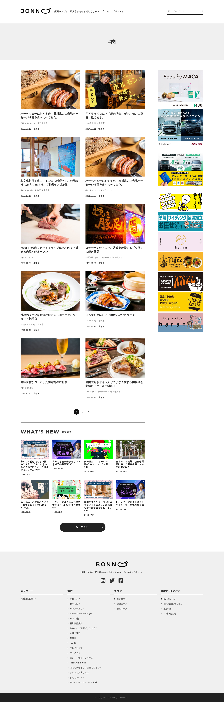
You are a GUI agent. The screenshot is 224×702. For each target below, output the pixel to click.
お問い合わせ (170, 613)
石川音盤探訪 (76, 623)
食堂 (89, 123)
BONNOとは (170, 599)
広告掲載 (168, 608)
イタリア (26, 324)
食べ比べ (30, 123)
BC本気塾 (74, 618)
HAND (73, 643)
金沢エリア (122, 604)
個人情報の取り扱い (173, 604)
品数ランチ (75, 599)
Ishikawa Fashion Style (81, 613)
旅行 (38, 190)
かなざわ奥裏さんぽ (79, 672)
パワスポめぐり (77, 608)
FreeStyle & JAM (78, 662)
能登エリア (122, 599)
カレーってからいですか (81, 658)
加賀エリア (122, 608)
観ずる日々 (75, 604)
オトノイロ (75, 653)
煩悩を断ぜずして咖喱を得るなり (86, 667)
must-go (25, 190)
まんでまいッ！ (77, 677)
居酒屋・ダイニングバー (98, 257)
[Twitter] (112, 580)
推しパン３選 (76, 648)
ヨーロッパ (101, 392)
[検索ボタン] (201, 11)
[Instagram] (103, 580)
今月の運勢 (75, 633)
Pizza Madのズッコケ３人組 (83, 682)
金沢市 (101, 123)
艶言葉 (73, 638)
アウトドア (42, 123)
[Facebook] (121, 580)
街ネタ (37, 129)
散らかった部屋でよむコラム (84, 628)
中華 (89, 321)
